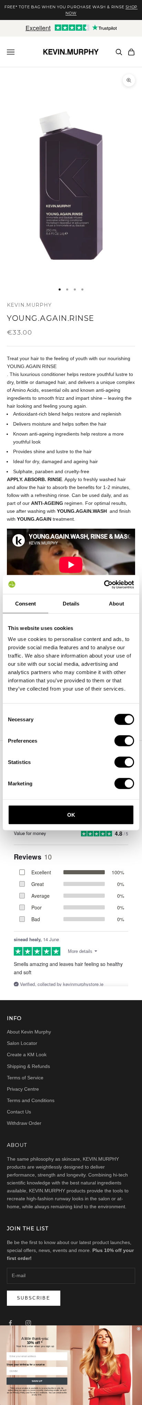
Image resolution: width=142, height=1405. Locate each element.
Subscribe (33, 1298)
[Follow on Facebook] (10, 1323)
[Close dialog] (139, 1329)
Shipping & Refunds (28, 1066)
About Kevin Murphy (29, 1032)
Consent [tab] (25, 604)
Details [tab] (71, 604)
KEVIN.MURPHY (29, 305)
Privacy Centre (23, 1089)
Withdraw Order (24, 1123)
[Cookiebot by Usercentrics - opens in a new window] (104, 584)
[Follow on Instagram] (28, 1323)
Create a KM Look (27, 1054)
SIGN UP (37, 1381)
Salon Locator (22, 1043)
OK (71, 814)
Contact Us (19, 1111)
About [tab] (116, 604)
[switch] (124, 740)
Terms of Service (25, 1077)
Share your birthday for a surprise (26, 1364)
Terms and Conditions (30, 1100)
